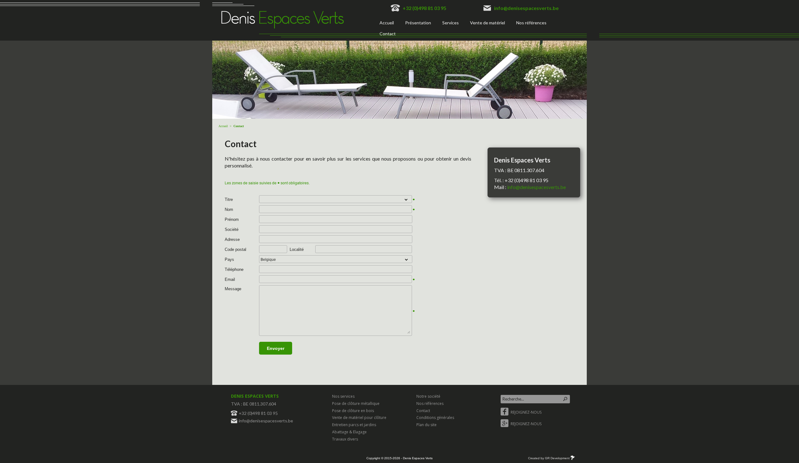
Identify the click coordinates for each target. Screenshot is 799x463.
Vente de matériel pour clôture (359, 417)
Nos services (343, 396)
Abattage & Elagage (349, 432)
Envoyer (275, 348)
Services (450, 22)
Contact (388, 33)
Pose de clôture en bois (353, 410)
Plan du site (426, 424)
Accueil (387, 22)
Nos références (531, 22)
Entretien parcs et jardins (354, 424)
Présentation (418, 22)
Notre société (428, 396)
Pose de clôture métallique (356, 403)
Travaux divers (345, 439)
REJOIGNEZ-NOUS (526, 412)
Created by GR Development (549, 458)
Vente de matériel (487, 22)
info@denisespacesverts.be (526, 8)
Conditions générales (435, 417)
